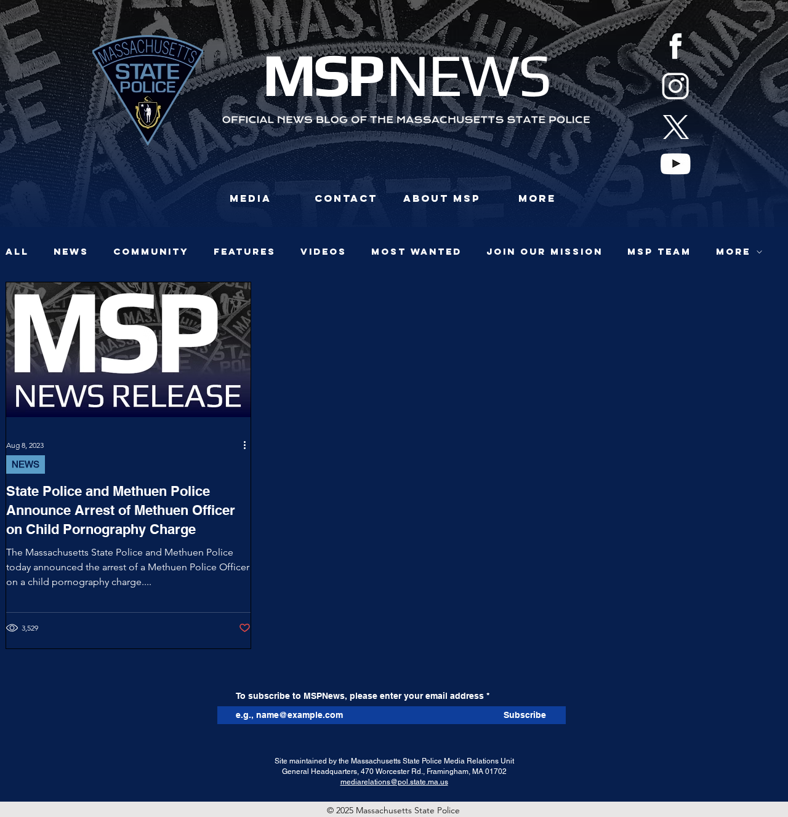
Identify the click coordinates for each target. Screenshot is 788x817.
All (17, 252)
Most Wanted (416, 252)
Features (245, 252)
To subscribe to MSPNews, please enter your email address (360, 695)
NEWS (25, 464)
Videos (323, 252)
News (71, 252)
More (733, 252)
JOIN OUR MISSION (544, 252)
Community (151, 252)
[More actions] (248, 444)
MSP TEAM (659, 252)
